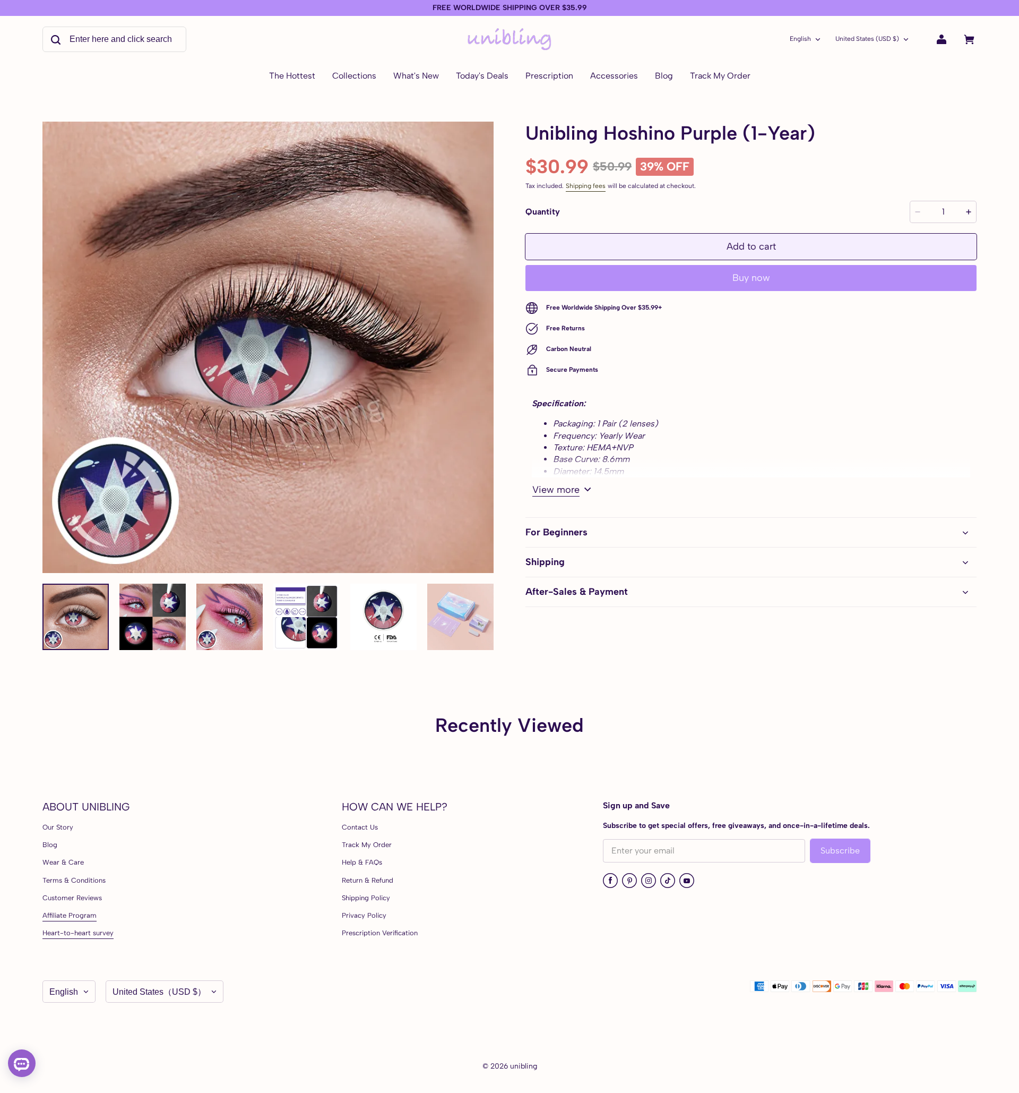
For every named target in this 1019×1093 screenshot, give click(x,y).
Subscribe (840, 851)
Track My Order (367, 845)
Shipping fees (586, 186)
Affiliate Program (69, 915)
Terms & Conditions (74, 880)
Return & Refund (367, 880)
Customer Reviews (72, 898)
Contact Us (360, 827)
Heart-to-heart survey (78, 933)
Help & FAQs (362, 862)
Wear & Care (63, 862)
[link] (354, 76)
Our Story (57, 827)
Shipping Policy (366, 898)
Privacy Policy (364, 915)
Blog (49, 845)
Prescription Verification (380, 933)
